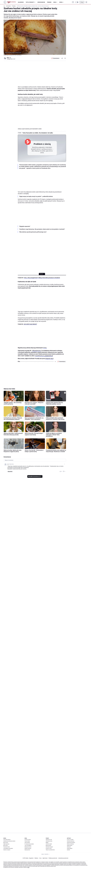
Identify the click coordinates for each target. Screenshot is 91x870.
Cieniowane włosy (49, 841)
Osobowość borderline (71, 842)
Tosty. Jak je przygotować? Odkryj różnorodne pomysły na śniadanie (42, 277)
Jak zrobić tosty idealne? (30, 324)
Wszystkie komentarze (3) (34, 476)
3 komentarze (56, 58)
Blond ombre (5, 842)
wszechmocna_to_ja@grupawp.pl (44, 355)
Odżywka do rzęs (49, 839)
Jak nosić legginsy (28, 845)
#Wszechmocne (41, 2)
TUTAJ (45, 347)
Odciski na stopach (6, 849)
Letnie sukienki (27, 842)
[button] (76, 2)
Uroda (60, 2)
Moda (54, 2)
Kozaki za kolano (28, 839)
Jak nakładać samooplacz (8, 848)
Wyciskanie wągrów (49, 846)
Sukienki (68, 849)
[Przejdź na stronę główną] (5, 3)
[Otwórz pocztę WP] (73, 2)
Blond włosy (5, 845)
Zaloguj (81, 2)
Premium (49, 2)
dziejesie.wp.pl (49, 358)
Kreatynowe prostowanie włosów (9, 841)
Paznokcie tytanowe (70, 841)
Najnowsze (21, 2)
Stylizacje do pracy (28, 846)
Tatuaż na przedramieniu (50, 849)
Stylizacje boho (27, 849)
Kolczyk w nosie (48, 848)
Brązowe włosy (48, 845)
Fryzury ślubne (27, 841)
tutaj (28, 867)
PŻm (8, 57)
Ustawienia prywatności (63, 858)
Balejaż (47, 842)
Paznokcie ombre (6, 846)
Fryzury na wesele (70, 839)
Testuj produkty (30, 2)
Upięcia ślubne (69, 845)
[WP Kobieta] (12, 2)
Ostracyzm (69, 846)
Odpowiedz (10, 471)
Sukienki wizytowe (28, 848)
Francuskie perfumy (7, 839)
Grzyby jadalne (69, 848)
